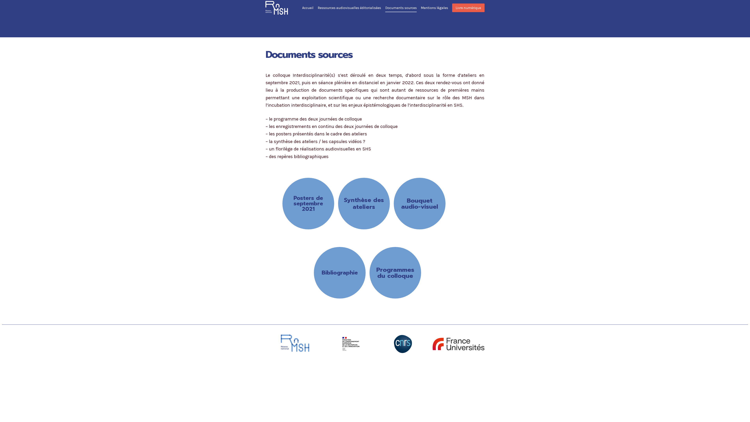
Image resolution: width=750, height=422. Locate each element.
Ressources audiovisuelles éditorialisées (349, 8)
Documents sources (401, 8)
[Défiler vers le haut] (741, 415)
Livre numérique (468, 8)
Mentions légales (434, 8)
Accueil (307, 8)
